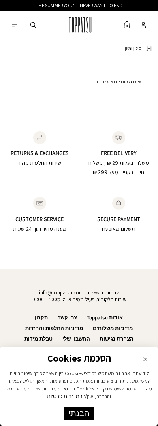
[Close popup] (145, 359)
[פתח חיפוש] (33, 25)
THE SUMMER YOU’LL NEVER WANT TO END (79, 5)
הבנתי (79, 413)
